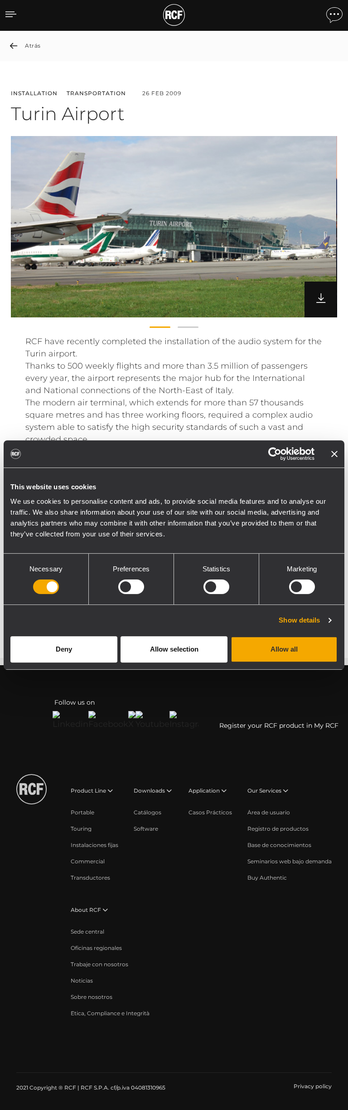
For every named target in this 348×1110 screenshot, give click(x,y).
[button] (160, 327)
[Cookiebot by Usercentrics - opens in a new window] (274, 454)
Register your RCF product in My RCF (278, 725)
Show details (299, 620)
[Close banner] (334, 454)
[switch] (131, 586)
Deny (64, 649)
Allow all (284, 649)
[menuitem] (82, 812)
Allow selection (174, 649)
